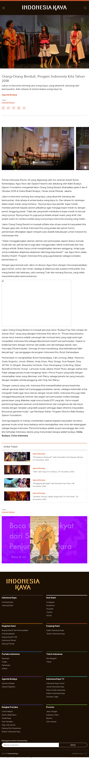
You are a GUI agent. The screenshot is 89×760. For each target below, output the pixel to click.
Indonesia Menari (9, 640)
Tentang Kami (7, 602)
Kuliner (4, 668)
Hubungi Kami (7, 605)
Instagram (50, 602)
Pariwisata (6, 665)
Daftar (73, 745)
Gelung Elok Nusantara (11, 728)
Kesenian (5, 658)
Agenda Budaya (8, 102)
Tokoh (48, 662)
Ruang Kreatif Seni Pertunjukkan (15, 630)
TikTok (49, 615)
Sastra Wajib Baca (9, 715)
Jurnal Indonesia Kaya (55, 687)
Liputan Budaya (8, 683)
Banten (49, 718)
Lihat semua (51, 721)
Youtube (49, 609)
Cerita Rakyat (7, 711)
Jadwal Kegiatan (8, 687)
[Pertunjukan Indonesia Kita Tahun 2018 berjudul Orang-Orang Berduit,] (38, 148)
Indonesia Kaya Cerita (55, 683)
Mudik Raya (6, 718)
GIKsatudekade (8, 634)
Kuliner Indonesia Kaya (55, 693)
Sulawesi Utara (52, 715)
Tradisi (4, 662)
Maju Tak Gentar (8, 725)
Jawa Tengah (51, 711)
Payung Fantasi (8, 644)
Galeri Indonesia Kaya (55, 630)
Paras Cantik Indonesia (55, 690)
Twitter (49, 612)
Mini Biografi (51, 658)
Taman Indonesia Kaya (55, 634)
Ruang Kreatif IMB (9, 637)
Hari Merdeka (7, 721)
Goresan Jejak (52, 697)
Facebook (50, 605)
